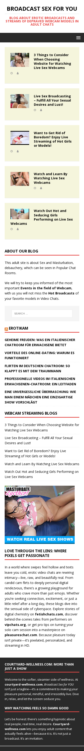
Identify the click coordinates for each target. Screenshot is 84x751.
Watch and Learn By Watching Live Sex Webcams (50, 178)
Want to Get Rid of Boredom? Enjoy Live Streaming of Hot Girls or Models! (53, 139)
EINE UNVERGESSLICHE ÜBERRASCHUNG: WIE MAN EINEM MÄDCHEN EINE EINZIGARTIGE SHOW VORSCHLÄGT (40, 396)
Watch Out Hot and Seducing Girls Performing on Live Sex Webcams (41, 217)
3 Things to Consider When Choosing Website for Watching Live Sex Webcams (52, 61)
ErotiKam (18, 328)
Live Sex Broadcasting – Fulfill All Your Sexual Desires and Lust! (52, 100)
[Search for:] (42, 313)
